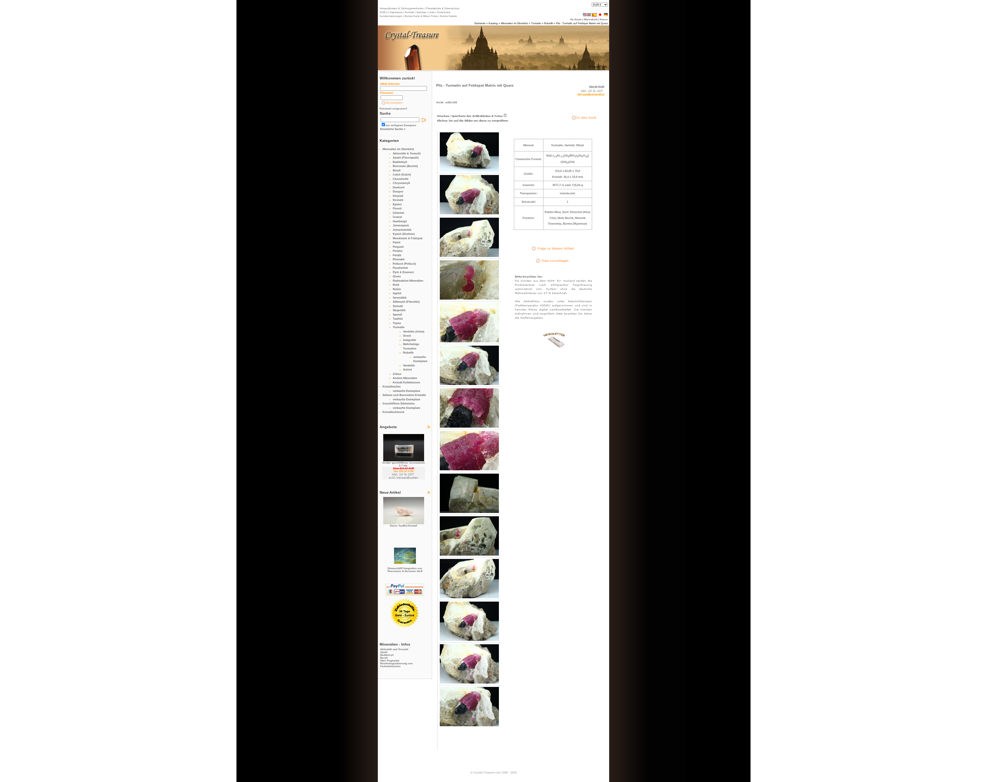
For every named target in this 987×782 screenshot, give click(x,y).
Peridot (398, 250)
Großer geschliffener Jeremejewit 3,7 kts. (403, 464)
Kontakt (409, 12)
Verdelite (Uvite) (413, 331)
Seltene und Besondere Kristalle (404, 395)
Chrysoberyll (401, 183)
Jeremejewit (401, 225)
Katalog (493, 23)
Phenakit (399, 259)
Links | (432, 12)
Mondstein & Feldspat (408, 238)
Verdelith (409, 365)
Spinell (397, 314)
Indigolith (409, 340)
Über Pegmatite (389, 660)
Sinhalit (398, 306)
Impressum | (396, 12)
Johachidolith (402, 229)
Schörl (407, 369)
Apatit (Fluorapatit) (406, 157)
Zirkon (397, 373)
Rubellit (548, 23)
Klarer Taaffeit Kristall (403, 525)
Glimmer (398, 212)
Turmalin (536, 23)
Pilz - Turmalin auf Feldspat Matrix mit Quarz (582, 23)
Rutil (396, 284)
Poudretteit (400, 267)
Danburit (399, 187)
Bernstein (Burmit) (405, 166)
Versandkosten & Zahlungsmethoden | (402, 8)
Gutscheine (443, 12)
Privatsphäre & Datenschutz (442, 8)
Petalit (397, 255)
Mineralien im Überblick (514, 23)
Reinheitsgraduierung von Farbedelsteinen (396, 665)
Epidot (397, 204)
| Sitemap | (421, 12)
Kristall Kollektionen (406, 382)
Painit (396, 242)
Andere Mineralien (405, 378)
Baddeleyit (400, 161)
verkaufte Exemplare (406, 390)
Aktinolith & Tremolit (407, 153)
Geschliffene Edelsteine (398, 403)
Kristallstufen (391, 386)
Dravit (407, 335)
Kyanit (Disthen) (404, 233)
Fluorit (397, 208)
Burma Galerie (448, 16)
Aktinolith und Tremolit (394, 649)
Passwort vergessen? (393, 108)
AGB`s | (384, 12)
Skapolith (399, 310)
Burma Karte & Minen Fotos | (421, 16)
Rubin (397, 289)
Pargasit (398, 246)
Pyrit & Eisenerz (403, 272)
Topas (397, 323)
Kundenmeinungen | (392, 16)
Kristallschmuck (393, 411)
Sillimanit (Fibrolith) (406, 301)
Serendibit (400, 297)
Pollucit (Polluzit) (404, 263)
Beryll (396, 170)
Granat (397, 216)
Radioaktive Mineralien (408, 280)
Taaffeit (398, 318)
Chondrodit (400, 178)
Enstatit (398, 199)
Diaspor (398, 191)
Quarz (397, 276)
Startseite (480, 23)
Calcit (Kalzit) (402, 174)
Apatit (383, 652)
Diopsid (398, 195)
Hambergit (400, 221)
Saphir (397, 293)
